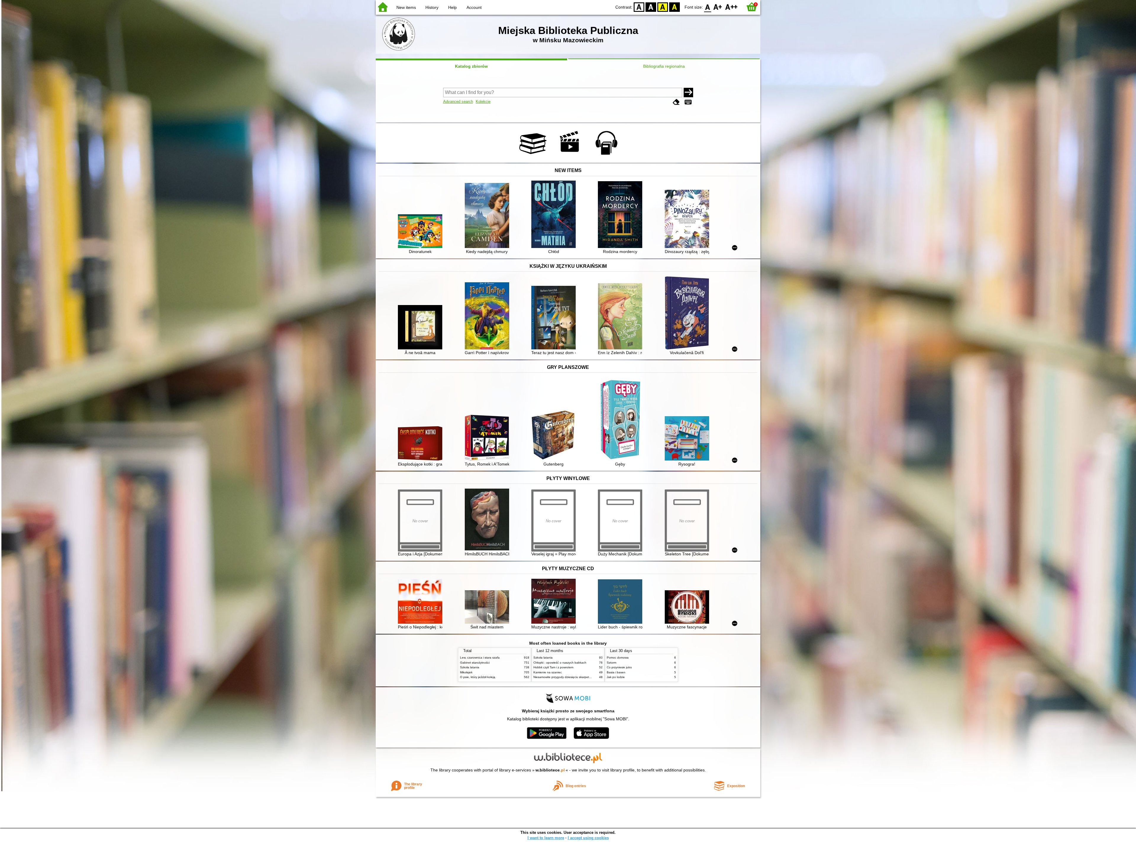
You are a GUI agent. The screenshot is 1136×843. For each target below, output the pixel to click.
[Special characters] (688, 102)
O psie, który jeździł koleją (477, 677)
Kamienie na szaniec (547, 672)
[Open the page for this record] (421, 231)
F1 (718, 6)
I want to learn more (545, 838)
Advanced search (458, 101)
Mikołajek (466, 672)
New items (406, 7)
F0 (708, 6)
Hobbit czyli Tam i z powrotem (553, 667)
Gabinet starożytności (475, 662)
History (431, 7)
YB (662, 6)
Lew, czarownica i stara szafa (480, 657)
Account (474, 7)
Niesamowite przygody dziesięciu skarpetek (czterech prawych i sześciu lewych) (587, 677)
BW (651, 6)
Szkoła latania (469, 667)
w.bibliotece (550, 770)
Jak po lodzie (616, 677)
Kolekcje (483, 101)
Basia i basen (616, 672)
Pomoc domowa (618, 657)
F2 (731, 6)
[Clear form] (676, 102)
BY (674, 6)
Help (452, 7)
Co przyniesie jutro (619, 667)
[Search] (688, 92)
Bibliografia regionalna (664, 66)
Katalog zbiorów (471, 66)
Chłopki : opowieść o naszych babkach (559, 662)
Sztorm (611, 662)
